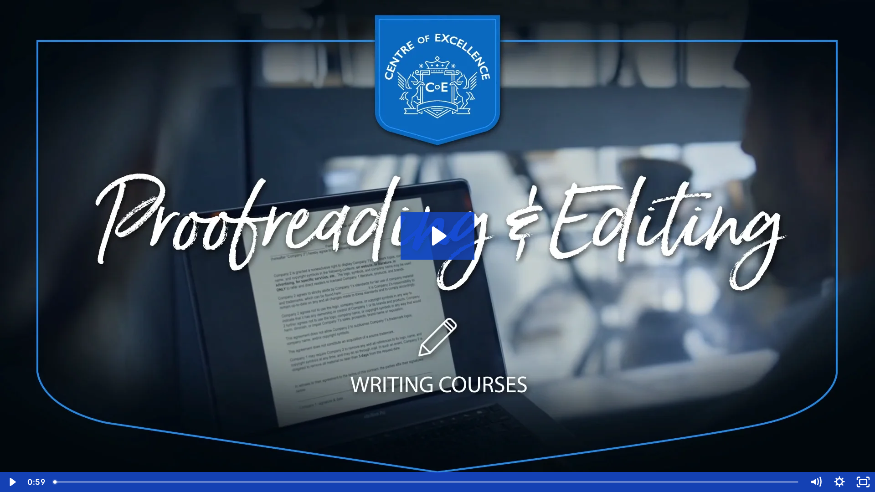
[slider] (426, 482)
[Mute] (816, 482)
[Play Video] (12, 482)
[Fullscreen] (863, 482)
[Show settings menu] (839, 482)
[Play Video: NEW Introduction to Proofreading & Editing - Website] (438, 236)
